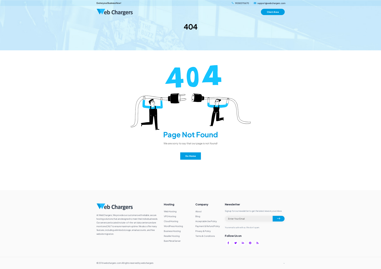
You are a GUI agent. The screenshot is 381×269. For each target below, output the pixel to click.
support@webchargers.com (271, 3)
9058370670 (242, 3)
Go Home (190, 156)
